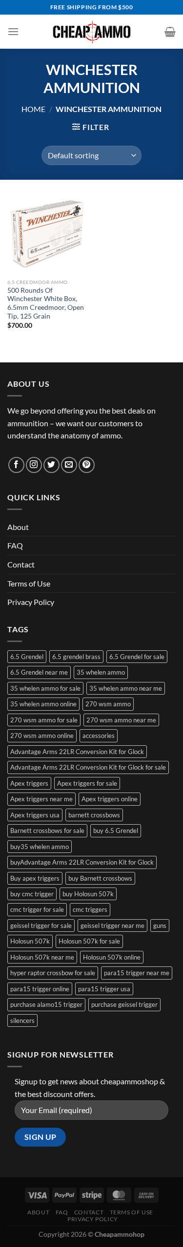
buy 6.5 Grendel (115, 830)
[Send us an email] (69, 465)
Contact (21, 564)
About (18, 526)
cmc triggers (90, 909)
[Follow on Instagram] (34, 465)
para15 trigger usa (104, 989)
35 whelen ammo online (43, 704)
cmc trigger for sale (37, 909)
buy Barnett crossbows (100, 878)
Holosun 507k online (112, 957)
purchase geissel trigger (124, 1004)
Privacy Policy (30, 601)
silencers (22, 1020)
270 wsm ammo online (42, 735)
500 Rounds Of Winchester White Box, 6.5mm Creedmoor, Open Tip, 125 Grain (45, 303)
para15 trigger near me (136, 973)
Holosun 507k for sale (89, 941)
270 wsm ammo (108, 704)
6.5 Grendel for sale (136, 657)
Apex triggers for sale (87, 783)
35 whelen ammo (101, 672)
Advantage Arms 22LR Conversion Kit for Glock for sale (88, 767)
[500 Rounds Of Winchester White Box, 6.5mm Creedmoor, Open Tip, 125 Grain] (47, 234)
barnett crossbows (94, 815)
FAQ (15, 545)
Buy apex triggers (35, 878)
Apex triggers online (109, 799)
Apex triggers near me (41, 799)
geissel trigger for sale (41, 925)
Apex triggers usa (35, 815)
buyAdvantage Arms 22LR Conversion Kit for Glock (82, 862)
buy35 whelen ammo (39, 846)
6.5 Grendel (26, 657)
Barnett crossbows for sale (47, 830)
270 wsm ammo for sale (44, 720)
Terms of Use (28, 583)
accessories (98, 735)
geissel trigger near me (112, 925)
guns (159, 925)
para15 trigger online (39, 989)
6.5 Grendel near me (39, 672)
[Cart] (170, 31)
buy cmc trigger (32, 894)
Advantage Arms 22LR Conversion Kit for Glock (77, 752)
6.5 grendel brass (76, 657)
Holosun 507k (30, 941)
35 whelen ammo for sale (45, 688)
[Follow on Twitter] (51, 465)
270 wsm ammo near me (121, 720)
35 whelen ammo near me (125, 688)
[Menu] (13, 31)
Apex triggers (29, 783)
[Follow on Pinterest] (87, 465)
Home (33, 108)
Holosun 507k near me (42, 957)
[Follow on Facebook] (16, 465)
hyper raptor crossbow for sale (52, 973)
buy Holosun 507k (88, 894)
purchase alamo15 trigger (46, 1004)
